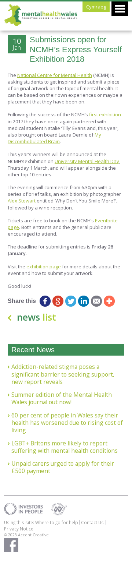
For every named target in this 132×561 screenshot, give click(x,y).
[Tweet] (71, 301)
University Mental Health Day (87, 161)
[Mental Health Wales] (40, 24)
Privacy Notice (18, 529)
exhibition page (43, 266)
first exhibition (105, 114)
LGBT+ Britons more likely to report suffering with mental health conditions (64, 447)
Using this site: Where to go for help (41, 522)
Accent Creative (33, 534)
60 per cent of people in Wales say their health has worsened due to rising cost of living (67, 423)
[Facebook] (45, 301)
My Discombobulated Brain (54, 138)
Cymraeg (96, 6)
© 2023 (11, 534)
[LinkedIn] (83, 301)
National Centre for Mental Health (54, 75)
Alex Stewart (22, 200)
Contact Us (92, 522)
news (36, 317)
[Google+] (58, 301)
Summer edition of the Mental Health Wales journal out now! (61, 398)
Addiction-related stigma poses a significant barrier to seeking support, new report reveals (62, 374)
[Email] (96, 301)
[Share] (109, 301)
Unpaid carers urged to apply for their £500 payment (62, 467)
